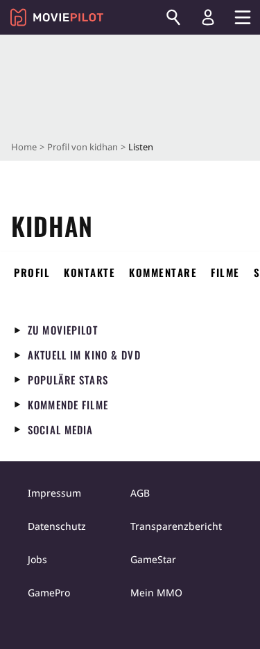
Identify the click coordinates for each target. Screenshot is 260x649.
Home (24, 147)
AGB (140, 492)
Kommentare (163, 272)
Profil (32, 272)
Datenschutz (57, 526)
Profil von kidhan (82, 147)
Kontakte (89, 272)
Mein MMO (156, 592)
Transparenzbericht (176, 526)
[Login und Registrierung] (208, 17)
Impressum (54, 492)
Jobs (37, 559)
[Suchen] (173, 17)
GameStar (153, 559)
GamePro (49, 592)
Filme (225, 272)
